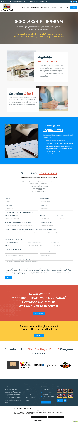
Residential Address (44, 198)
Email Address (8, 205)
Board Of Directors (35, 7)
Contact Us (66, 7)
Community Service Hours (46, 222)
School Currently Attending (11, 215)
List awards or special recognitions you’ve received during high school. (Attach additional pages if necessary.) (30, 229)
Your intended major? (45, 252)
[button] (6, 365)
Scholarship (53, 7)
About (28, 7)
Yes (6, 245)
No (9, 245)
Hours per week (54, 242)
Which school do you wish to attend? (13, 252)
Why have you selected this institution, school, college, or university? (21, 259)
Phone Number (43, 205)
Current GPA (60, 215)
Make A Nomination (45, 7)
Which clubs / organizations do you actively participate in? (19, 222)
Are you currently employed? (11, 242)
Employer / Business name (34, 242)
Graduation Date (44, 215)
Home (23, 7)
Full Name (7, 198)
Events (60, 7)
